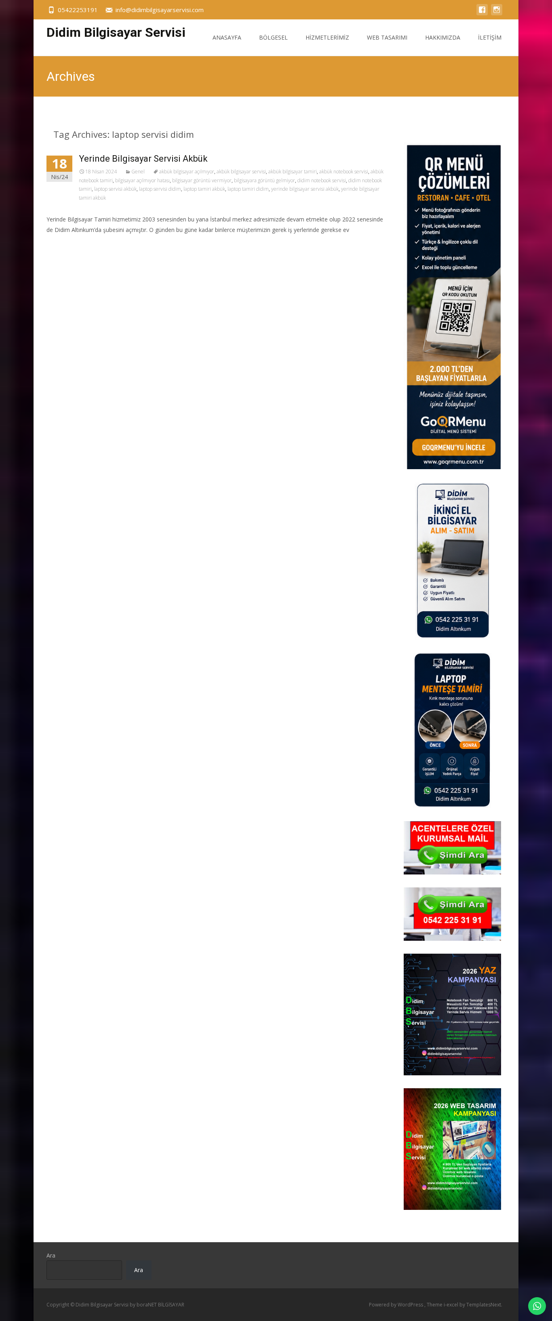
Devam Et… (62, 245)
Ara (50, 1255)
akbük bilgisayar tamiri (292, 171)
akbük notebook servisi (343, 171)
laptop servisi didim (160, 188)
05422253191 (78, 10)
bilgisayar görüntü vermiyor (202, 180)
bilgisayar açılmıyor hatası (142, 180)
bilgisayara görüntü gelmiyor (264, 180)
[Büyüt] (491, 964)
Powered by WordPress (396, 1304)
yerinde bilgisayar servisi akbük (305, 188)
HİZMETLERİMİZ (327, 37)
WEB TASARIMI (387, 37)
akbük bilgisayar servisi (241, 171)
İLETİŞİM (489, 37)
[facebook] (482, 13)
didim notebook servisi (321, 180)
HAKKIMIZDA (442, 37)
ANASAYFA (227, 37)
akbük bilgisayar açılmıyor (186, 171)
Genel (138, 171)
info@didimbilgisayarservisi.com (160, 10)
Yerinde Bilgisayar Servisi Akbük (143, 159)
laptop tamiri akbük (204, 188)
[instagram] (496, 13)
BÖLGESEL (273, 37)
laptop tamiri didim (248, 188)
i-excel (451, 1304)
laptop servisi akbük (115, 188)
